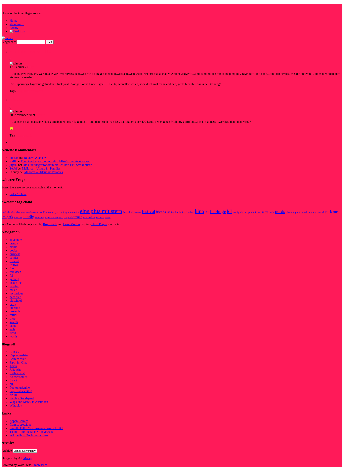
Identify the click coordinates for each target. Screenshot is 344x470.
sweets (14, 322)
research (40, 115)
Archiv (14, 27)
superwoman (52, 217)
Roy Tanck (50, 224)
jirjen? (13, 165)
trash (70, 217)
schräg (28, 135)
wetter (107, 217)
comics (14, 257)
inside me (16, 282)
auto (28, 212)
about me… (17, 24)
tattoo (13, 325)
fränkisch (15, 272)
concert (14, 261)
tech (61, 217)
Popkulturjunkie (20, 387)
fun (26, 91)
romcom (18, 217)
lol (229, 211)
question (15, 307)
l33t (207, 212)
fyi (33, 67)
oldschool (16, 300)
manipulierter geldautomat (247, 212)
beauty (14, 243)
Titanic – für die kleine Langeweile (31, 431)
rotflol (13, 315)
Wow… (17, 99)
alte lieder (6, 212)
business (15, 254)
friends (161, 212)
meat (265, 212)
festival (148, 211)
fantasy (137, 212)
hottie (182, 212)
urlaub (100, 217)
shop (13, 318)
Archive (7, 450)
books (13, 250)
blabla (13, 247)
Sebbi (13, 168)
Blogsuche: (9, 42)
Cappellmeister (19, 355)
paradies (305, 212)
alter (13, 212)
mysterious (16, 293)
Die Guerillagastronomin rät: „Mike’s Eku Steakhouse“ (55, 161)
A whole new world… (31, 51)
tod (65, 217)
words (13, 336)
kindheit (190, 212)
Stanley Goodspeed (22, 398)
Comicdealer (17, 359)
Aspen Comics (19, 421)
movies (14, 286)
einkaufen (73, 212)
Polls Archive (18, 194)
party (313, 212)
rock (328, 212)
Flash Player (99, 224)
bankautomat (36, 212)
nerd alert (15, 297)
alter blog (20, 212)
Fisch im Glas (18, 362)
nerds (280, 211)
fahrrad (126, 212)
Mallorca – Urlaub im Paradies (41, 168)
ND (12, 384)
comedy (52, 212)
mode (271, 212)
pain (297, 212)
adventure (16, 239)
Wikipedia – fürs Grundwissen (29, 435)
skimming (39, 217)
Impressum (40, 465)
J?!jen (13, 366)
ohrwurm (290, 212)
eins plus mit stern (101, 211)
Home (13, 20)
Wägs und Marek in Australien (29, 402)
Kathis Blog (17, 373)
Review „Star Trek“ (36, 157)
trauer (77, 217)
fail (132, 212)
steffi (13, 161)
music (13, 290)
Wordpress (36, 91)
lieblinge (218, 211)
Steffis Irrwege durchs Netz (39, 7)
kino (199, 211)
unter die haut (89, 217)
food (12, 268)
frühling (170, 212)
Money (27, 458)
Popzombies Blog (21, 391)
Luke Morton (71, 224)
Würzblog (16, 405)
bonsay (14, 157)
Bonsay (14, 351)
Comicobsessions (20, 424)
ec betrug (62, 212)
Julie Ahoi (16, 369)
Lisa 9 (13, 380)
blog (20, 91)
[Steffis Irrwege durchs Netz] (7, 38)
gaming (14, 279)
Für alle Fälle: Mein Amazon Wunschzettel (36, 428)
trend (13, 332)
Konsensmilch (18, 376)
